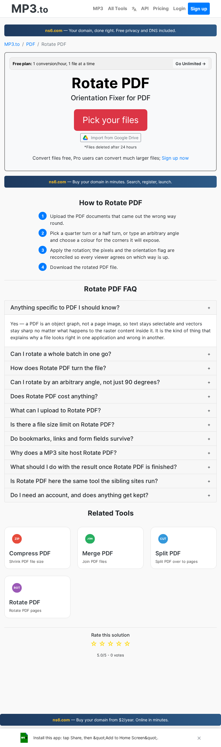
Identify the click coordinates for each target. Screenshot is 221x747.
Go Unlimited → (191, 63)
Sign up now (175, 158)
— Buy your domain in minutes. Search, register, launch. (110, 181)
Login (179, 8)
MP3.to (12, 44)
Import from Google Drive (114, 137)
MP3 (98, 8)
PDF (30, 44)
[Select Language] (134, 8)
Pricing (161, 8)
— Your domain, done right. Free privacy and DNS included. (110, 30)
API (144, 8)
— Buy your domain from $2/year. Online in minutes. (111, 719)
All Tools (117, 8)
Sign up (198, 9)
